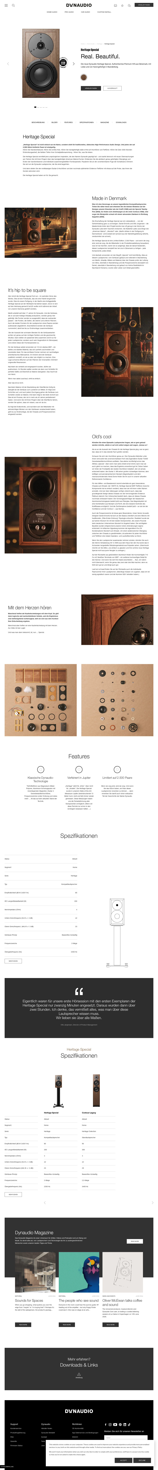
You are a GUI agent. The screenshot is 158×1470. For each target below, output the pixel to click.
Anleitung (79, 1378)
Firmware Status (16, 1446)
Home (83, 44)
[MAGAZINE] (115, 5)
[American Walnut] (84, 77)
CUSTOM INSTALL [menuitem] (104, 12)
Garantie (13, 1441)
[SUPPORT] (129, 5)
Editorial (18, 1296)
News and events (108, 1296)
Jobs (43, 1446)
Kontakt (44, 1437)
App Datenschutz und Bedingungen (85, 1433)
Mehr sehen (13, 961)
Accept (123, 1460)
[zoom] (41, 64)
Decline (142, 1460)
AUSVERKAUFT (112, 88)
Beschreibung (38, 122)
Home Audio (91, 44)
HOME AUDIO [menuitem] (52, 12)
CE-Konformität (77, 1428)
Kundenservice (15, 1428)
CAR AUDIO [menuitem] (85, 12)
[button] (8, 63)
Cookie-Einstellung (7, 1466)
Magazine (105, 122)
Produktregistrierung (17, 1433)
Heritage (99, 44)
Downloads (121, 122)
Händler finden (46, 1428)
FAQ (12, 1437)
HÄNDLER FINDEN (144, 5)
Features (68, 122)
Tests (43, 1441)
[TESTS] (122, 5)
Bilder (54, 122)
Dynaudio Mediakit (48, 1433)
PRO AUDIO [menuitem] (69, 12)
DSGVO (75, 1437)
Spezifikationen (87, 122)
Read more (135, 1241)
